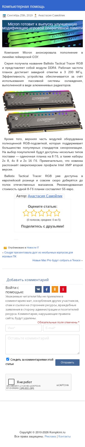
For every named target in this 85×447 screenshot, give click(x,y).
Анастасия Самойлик (45, 196)
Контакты (64, 436)
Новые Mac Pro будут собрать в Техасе (56, 260)
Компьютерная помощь (23, 6)
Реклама (50, 436)
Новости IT (33, 247)
